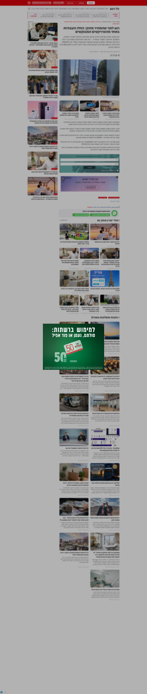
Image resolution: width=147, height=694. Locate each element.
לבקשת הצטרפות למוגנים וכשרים (100, 239)
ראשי (106, 9)
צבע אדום (70, 3)
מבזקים (91, 3)
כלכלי (37, 9)
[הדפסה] (116, 79)
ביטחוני (82, 9)
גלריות (42, 9)
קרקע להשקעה (102, 221)
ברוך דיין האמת (49, 9)
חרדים (56, 9)
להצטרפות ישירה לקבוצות (81, 239)
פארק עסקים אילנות (114, 221)
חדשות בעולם (63, 9)
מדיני (69, 9)
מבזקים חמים (115, 39)
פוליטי (87, 9)
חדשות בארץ (75, 9)
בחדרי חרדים (114, 225)
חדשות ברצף (100, 9)
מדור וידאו (93, 9)
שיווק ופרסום (109, 75)
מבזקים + (81, 3)
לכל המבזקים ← (33, 39)
